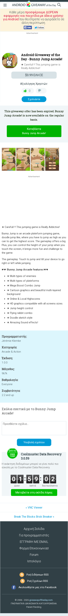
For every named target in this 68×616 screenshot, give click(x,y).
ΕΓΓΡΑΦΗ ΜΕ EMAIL (34, 542)
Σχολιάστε (34, 99)
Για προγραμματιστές (34, 535)
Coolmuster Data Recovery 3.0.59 (41, 456)
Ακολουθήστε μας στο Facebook (37, 587)
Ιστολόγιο (34, 561)
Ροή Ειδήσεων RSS (38, 574)
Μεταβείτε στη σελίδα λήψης (34, 492)
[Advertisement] (34, 43)
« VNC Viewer (34, 507)
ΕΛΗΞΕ (34, 75)
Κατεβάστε (34, 131)
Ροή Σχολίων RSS (37, 581)
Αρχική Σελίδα (34, 529)
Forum (34, 554)
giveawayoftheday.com (41, 600)
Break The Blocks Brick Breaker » (34, 516)
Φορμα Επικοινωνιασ (34, 548)
